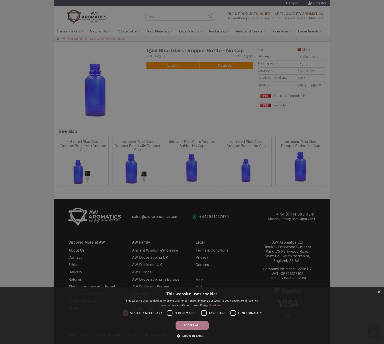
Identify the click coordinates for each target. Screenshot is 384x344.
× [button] (379, 292)
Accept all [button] (192, 325)
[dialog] (192, 315)
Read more (216, 305)
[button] (191, 336)
